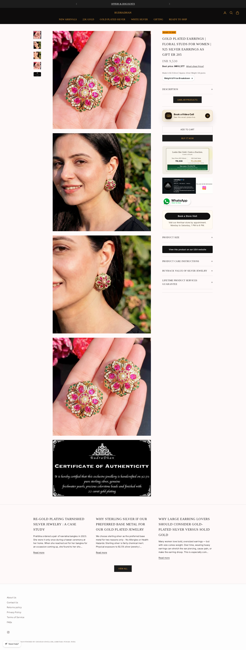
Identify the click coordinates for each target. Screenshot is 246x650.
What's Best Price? (195, 66)
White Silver (139, 19)
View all (123, 568)
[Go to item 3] (37, 55)
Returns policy (14, 607)
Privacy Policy (14, 612)
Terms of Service (15, 617)
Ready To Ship (178, 19)
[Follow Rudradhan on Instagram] (187, 186)
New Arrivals (68, 19)
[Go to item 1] (37, 35)
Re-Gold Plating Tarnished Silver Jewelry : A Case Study (58, 524)
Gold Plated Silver (112, 19)
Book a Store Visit (187, 216)
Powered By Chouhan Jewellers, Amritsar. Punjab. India (50, 642)
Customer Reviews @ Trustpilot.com (123, 4)
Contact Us (12, 602)
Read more (38, 552)
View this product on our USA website (187, 249)
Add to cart (187, 129)
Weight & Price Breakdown (178, 78)
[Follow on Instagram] (8, 632)
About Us (11, 597)
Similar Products (187, 100)
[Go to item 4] (37, 66)
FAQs (9, 622)
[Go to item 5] (37, 74)
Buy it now (187, 138)
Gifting (158, 19)
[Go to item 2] (37, 45)
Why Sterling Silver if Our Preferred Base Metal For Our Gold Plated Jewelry (121, 524)
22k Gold (88, 19)
